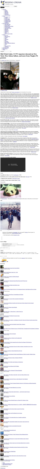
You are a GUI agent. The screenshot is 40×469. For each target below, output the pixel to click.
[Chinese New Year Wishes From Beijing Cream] (2, 285)
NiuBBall (14, 141)
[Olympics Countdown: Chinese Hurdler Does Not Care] (2, 350)
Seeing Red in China (16, 178)
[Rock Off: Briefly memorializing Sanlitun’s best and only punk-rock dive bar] (2, 421)
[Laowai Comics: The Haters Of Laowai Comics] (2, 315)
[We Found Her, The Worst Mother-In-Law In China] (2, 387)
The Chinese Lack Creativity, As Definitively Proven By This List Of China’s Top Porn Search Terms (20, 320)
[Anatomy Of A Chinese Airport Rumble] (2, 307)
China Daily (30, 134)
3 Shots (3, 49)
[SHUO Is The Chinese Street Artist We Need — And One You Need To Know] (2, 391)
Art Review (6, 46)
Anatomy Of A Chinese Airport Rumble (10, 307)
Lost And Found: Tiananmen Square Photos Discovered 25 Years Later (15, 280)
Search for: (2, 6)
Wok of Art (6, 13)
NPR (19, 180)
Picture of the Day (8, 45)
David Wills (7, 155)
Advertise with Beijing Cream (7, 463)
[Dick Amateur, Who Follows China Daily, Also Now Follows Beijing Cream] (2, 374)
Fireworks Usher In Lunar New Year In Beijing (11, 268)
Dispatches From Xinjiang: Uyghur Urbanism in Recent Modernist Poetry (16, 434)
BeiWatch (6, 11)
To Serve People (7, 27)
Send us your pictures (15, 92)
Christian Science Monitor (26, 121)
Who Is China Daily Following (10, 43)
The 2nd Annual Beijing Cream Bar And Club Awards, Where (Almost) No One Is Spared (19, 303)
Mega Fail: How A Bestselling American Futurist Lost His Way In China (16, 447)
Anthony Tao (4, 60)
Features (3, 34)
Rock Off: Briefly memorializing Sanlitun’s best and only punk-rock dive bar (16, 421)
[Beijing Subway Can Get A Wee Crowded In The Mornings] (2, 298)
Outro (6, 38)
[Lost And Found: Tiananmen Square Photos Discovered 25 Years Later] (2, 280)
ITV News (16, 129)
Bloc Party (6, 35)
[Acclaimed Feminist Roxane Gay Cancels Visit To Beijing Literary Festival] (2, 438)
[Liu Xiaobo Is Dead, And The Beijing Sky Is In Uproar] (2, 413)
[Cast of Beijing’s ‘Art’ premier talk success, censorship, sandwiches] (2, 417)
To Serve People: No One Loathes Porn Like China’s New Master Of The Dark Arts (18, 342)
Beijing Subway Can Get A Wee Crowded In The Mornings (13, 298)
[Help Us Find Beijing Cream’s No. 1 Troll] (2, 272)
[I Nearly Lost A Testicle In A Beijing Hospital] (2, 276)
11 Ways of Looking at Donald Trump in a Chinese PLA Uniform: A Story (16, 400)
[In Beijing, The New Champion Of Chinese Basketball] (2, 370)
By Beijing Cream (8, 20)
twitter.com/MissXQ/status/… (17, 233)
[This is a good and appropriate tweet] (2, 430)
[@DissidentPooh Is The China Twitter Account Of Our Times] (2, 408)
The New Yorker (15, 107)
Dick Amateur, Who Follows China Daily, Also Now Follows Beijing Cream (16, 374)
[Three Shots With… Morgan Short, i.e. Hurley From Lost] (2, 311)
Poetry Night (7, 42)
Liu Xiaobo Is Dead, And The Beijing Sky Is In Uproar (13, 413)
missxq (26, 232)
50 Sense (6, 37)
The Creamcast (4, 48)
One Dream (6, 14)
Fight (5, 40)
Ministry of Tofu (4, 90)
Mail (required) (4, 244)
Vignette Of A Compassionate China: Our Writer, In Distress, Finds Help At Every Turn (18, 346)
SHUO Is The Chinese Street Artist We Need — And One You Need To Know (17, 391)
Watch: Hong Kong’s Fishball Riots (9, 451)
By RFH (6, 17)
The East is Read (7, 15)
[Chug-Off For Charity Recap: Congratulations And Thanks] (2, 294)
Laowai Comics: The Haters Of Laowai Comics (12, 315)
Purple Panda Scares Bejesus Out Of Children (11, 366)
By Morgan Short (7, 21)
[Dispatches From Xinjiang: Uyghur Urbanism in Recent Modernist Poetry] (2, 434)
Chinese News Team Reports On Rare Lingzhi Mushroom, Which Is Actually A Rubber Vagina (19, 354)
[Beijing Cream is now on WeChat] (2, 396)
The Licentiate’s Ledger (8, 33)
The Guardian (25, 136)
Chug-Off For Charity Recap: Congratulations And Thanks (13, 294)
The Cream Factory (5, 23)
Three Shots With (7, 24)
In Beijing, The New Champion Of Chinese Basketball (13, 370)
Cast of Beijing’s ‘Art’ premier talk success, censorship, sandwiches (15, 417)
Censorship (6, 39)
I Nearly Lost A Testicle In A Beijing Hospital (11, 276)
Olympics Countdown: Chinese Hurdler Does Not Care (13, 350)
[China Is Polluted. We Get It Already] (2, 333)
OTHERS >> (7, 22)
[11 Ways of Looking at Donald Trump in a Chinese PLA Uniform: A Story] (2, 400)
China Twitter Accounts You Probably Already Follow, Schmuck (14, 324)
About (3, 462)
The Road (6, 41)
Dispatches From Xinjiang (9, 26)
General (6, 10)
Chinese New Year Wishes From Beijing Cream (11, 285)
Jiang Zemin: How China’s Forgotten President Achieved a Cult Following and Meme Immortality (20, 383)
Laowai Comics (7, 25)
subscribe (23, 258)
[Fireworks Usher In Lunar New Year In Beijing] (2, 268)
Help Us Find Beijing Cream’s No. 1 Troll (11, 272)
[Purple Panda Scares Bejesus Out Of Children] (2, 366)
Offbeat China (33, 151)
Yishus (6, 32)
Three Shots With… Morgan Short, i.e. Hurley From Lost (13, 311)
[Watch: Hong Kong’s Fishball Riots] (2, 451)
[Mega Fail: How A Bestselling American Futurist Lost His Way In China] (2, 447)
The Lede (27, 176)
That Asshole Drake (8, 28)
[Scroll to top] (2, 468)
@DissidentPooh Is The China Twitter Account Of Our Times (14, 408)
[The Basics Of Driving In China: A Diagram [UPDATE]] (2, 357)
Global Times (32, 147)
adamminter (15, 232)
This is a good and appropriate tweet (10, 430)
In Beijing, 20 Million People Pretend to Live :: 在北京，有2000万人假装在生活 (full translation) (20, 404)
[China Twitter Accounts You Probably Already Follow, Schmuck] (2, 324)
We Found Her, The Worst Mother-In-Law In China (12, 387)
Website (3, 245)
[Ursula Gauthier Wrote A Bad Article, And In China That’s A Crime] (2, 455)
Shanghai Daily (4, 198)
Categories (4, 9)
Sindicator (6, 29)
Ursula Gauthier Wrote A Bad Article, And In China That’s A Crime (15, 455)
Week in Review (7, 36)
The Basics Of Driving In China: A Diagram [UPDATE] (13, 357)
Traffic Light (7, 31)
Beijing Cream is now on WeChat (9, 396)
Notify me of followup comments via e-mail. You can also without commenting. (17, 258)
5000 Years (6, 12)
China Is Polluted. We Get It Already (10, 333)
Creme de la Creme (5, 47)
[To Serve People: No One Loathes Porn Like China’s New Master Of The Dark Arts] (2, 342)
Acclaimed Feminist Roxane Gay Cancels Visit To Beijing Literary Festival (16, 438)
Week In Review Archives (6, 464)
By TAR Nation (7, 18)
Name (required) (5, 243)
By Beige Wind (7, 19)
